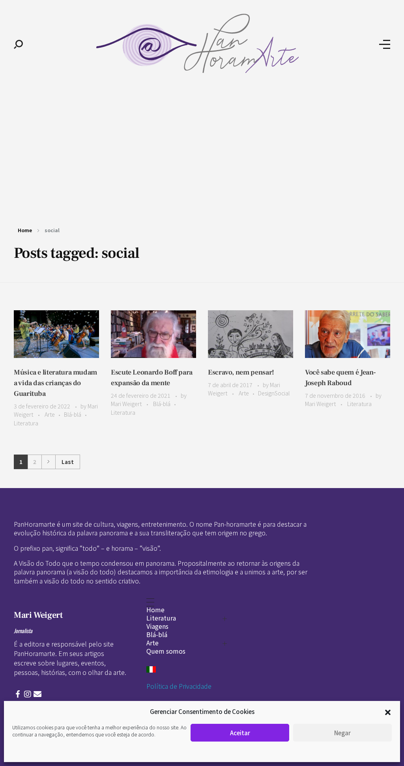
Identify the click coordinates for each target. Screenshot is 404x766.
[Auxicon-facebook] (18, 694)
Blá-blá (72, 414)
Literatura (26, 423)
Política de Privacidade (178, 686)
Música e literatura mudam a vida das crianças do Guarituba (55, 383)
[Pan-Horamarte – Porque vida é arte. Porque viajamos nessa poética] (201, 43)
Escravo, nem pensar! (241, 372)
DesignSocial (274, 393)
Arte (50, 414)
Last (68, 462)
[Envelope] (37, 694)
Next (48, 462)
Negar (342, 733)
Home (25, 230)
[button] (388, 712)
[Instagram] (28, 694)
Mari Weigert (127, 404)
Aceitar (240, 733)
